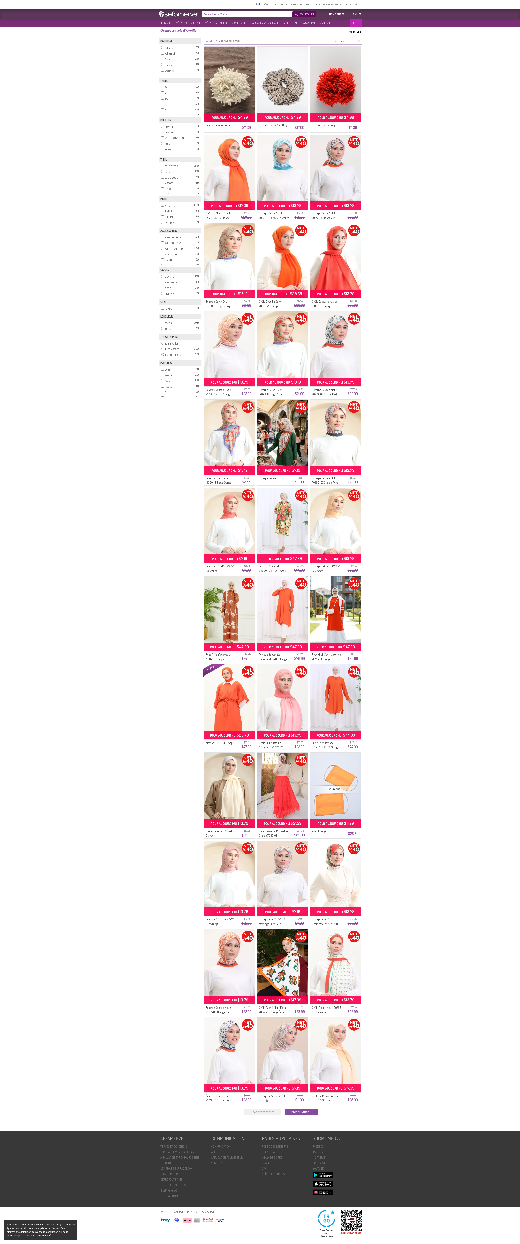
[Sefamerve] (179, 14)
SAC (264, 1168)
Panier (357, 14)
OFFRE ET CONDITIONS (173, 1185)
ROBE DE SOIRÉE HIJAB (275, 1146)
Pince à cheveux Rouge (324, 125)
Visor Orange (319, 831)
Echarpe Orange (267, 478)
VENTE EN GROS (220, 1163)
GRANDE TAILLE (239, 22)
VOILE (199, 22)
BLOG (348, 4)
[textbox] (246, 14)
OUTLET (355, 22)
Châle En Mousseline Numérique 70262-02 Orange (271, 747)
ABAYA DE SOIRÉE (272, 1157)
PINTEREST (319, 1163)
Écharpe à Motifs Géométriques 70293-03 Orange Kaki (325, 924)
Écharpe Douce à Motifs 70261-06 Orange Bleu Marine (218, 1012)
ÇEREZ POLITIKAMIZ (171, 1179)
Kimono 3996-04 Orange (220, 743)
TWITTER (318, 1152)
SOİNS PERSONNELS (273, 1174)
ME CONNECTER (279, 4)
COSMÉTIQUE (324, 22)
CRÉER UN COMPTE (300, 4)
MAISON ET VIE (308, 22)
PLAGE (295, 22)
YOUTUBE (318, 1168)
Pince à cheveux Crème (218, 125)
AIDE (357, 4)
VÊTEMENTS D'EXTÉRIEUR (217, 22)
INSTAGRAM (319, 1157)
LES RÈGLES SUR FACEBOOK (176, 1168)
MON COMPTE (336, 14)
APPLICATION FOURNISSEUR (227, 1157)
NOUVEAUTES (166, 22)
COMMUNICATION (220, 1146)
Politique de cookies (23, 1235)
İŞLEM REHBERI (168, 1190)
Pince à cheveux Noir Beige (273, 125)
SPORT (286, 22)
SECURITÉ (166, 1163)
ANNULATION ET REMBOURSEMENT (179, 1157)
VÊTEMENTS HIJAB (185, 22)
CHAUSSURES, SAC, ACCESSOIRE (265, 22)
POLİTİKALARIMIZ (169, 1196)
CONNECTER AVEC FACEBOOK (327, 4)
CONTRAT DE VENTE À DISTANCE (178, 1152)
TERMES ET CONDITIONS (174, 1146)
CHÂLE (266, 1163)
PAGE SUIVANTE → (301, 1112)
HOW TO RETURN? (170, 1174)
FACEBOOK (319, 1146)
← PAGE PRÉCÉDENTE (262, 1112)
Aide (213, 1152)
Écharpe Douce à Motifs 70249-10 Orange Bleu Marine (218, 1100)
